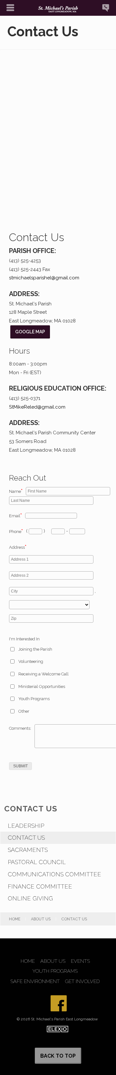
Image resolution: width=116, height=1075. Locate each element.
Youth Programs (34, 698)
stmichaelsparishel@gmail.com (44, 278)
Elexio (57, 1029)
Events (80, 961)
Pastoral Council (37, 862)
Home (14, 919)
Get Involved (82, 981)
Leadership (26, 825)
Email (15, 515)
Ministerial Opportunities (41, 686)
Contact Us (26, 837)
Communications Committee (54, 874)
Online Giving (30, 898)
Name (16, 491)
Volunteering (30, 661)
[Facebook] (59, 1003)
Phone (16, 531)
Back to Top (58, 1056)
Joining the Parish (35, 649)
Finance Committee (40, 886)
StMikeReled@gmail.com (37, 407)
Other (23, 711)
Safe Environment (35, 981)
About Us (41, 919)
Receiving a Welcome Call (43, 674)
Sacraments (28, 849)
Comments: (20, 728)
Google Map (30, 331)
